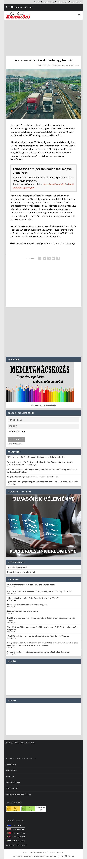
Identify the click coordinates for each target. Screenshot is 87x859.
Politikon (10, 776)
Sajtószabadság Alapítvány (18, 794)
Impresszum (17, 856)
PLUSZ (9, 7)
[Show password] (75, 426)
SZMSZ (39, 65)
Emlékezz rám (17, 431)
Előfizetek (28, 7)
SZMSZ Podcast (13, 782)
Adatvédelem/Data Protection (45, 856)
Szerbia (76, 65)
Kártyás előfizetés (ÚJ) (54, 184)
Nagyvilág (69, 65)
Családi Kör (11, 764)
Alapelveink (28, 856)
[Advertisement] (43, 36)
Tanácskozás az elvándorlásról (21, 572)
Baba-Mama (11, 770)
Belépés (19, 7)
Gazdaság (61, 65)
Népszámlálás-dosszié (17, 567)
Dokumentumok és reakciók (43, 405)
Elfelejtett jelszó (15, 444)
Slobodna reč (12, 788)
